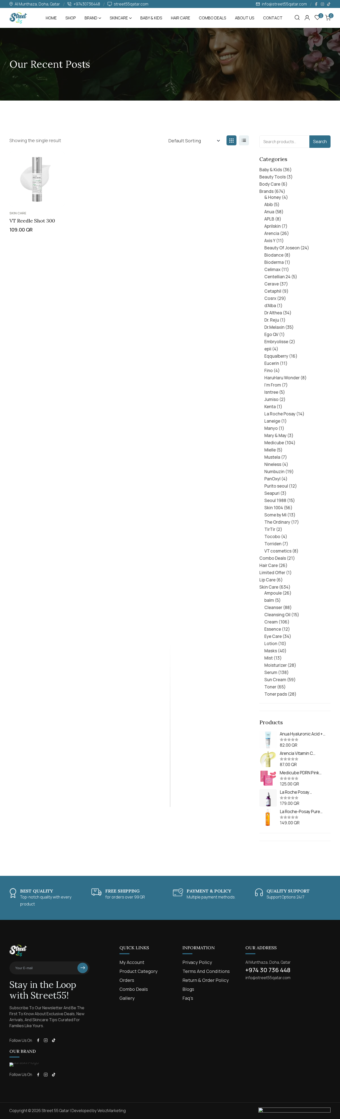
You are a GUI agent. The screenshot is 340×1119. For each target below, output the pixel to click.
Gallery (127, 998)
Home (51, 18)
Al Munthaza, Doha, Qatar (268, 962)
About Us (244, 18)
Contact (273, 18)
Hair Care (180, 18)
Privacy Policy (197, 962)
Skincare (119, 18)
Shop (70, 18)
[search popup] (297, 17)
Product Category (138, 971)
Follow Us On (20, 1040)
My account (131, 962)
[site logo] (18, 21)
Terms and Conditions (206, 971)
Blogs (188, 989)
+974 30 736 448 (267, 970)
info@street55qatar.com (284, 4)
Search (320, 141)
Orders (126, 980)
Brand (91, 18)
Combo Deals (212, 18)
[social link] (316, 4)
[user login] (307, 17)
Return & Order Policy (205, 980)
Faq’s (187, 998)
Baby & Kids (151, 18)
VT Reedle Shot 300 (32, 221)
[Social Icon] (38, 1040)
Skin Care (17, 213)
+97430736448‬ (86, 4)
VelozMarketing (111, 1110)
